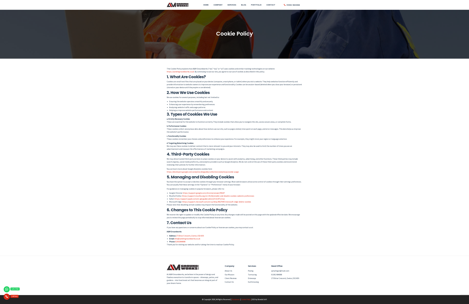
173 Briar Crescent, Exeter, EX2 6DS (190, 235)
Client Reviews (231, 278)
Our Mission (229, 274)
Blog (243, 5)
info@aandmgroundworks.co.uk (187, 238)
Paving (250, 271)
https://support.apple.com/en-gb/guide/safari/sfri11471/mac (200, 199)
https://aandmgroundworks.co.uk (180, 71)
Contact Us (229, 282)
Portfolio (256, 5)
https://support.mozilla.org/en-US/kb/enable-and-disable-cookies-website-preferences (218, 196)
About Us (228, 271)
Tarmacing (252, 274)
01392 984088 (293, 5)
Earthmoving (253, 282)
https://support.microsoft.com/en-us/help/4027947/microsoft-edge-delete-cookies (216, 202)
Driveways (252, 278)
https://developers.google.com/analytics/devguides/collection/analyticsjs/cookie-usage (203, 172)
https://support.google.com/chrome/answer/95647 (204, 193)
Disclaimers (235, 299)
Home (206, 5)
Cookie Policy (246, 299)
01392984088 (180, 241)
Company (218, 5)
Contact (270, 5)
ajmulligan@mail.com (280, 271)
